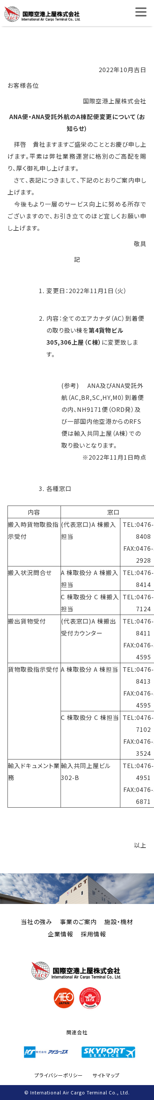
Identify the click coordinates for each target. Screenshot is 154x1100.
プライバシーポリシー (58, 1075)
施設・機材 (118, 921)
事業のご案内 (78, 921)
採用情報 (93, 933)
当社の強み (36, 921)
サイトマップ (106, 1075)
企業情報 (60, 933)
